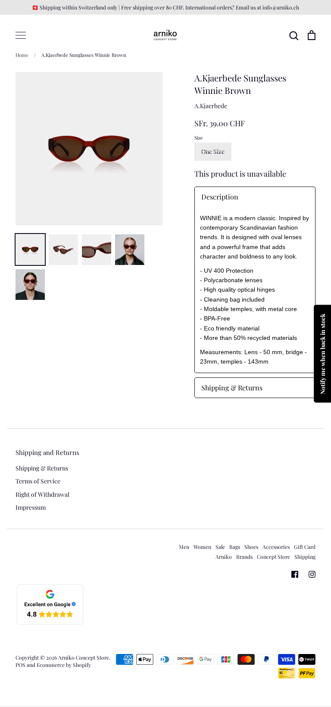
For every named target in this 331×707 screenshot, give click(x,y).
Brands (244, 556)
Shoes (251, 546)
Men (184, 546)
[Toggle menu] (20, 35)
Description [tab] (219, 196)
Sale (220, 546)
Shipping (304, 556)
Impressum (31, 507)
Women (202, 546)
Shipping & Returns (42, 468)
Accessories (276, 546)
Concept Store (273, 556)
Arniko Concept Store (83, 657)
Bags (234, 546)
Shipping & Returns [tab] (231, 387)
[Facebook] (294, 574)
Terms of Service (38, 481)
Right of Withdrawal (42, 494)
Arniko (223, 556)
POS (20, 664)
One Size (213, 151)
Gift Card (304, 546)
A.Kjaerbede (210, 106)
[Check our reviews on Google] (50, 623)
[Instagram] (312, 574)
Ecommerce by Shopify (64, 664)
